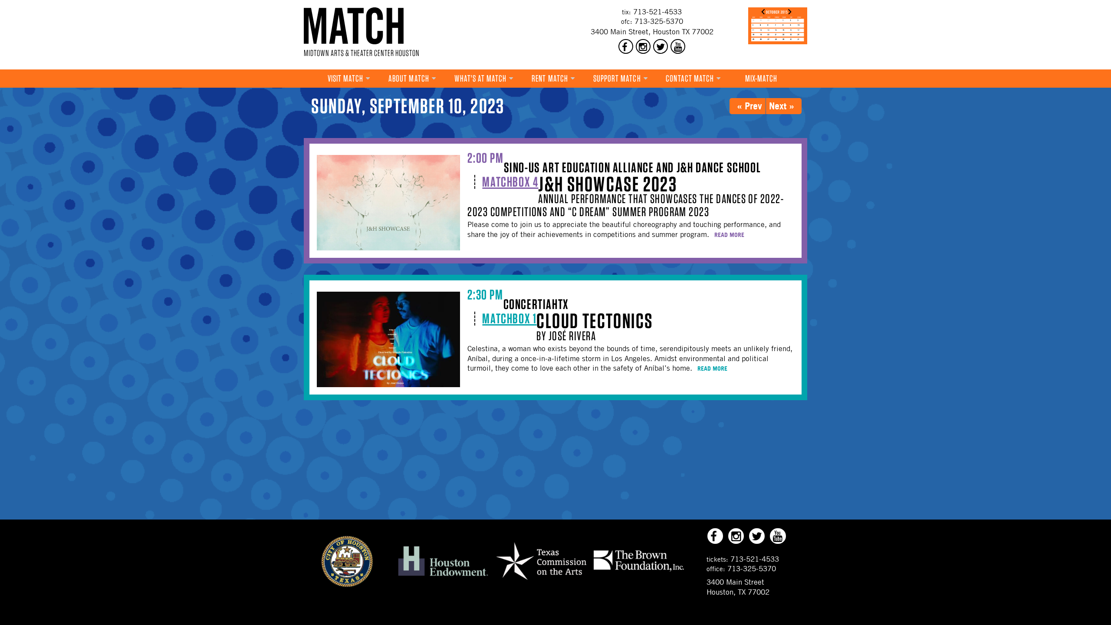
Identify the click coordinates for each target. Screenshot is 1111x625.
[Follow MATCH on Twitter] (660, 46)
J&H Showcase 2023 (607, 184)
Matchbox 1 (509, 318)
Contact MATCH (690, 78)
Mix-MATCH (761, 78)
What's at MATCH (480, 78)
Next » (781, 106)
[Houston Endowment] (443, 576)
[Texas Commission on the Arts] (541, 581)
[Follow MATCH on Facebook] (625, 46)
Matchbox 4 (510, 181)
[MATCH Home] (354, 25)
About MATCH (408, 78)
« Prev (749, 106)
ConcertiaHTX (536, 304)
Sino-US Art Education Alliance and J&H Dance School (632, 167)
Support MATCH (617, 78)
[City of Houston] (347, 584)
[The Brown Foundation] (639, 570)
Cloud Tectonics (594, 320)
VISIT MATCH (346, 78)
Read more (729, 235)
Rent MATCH (550, 78)
